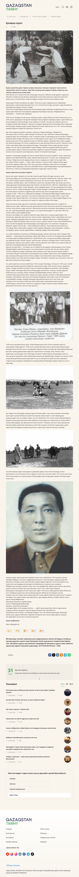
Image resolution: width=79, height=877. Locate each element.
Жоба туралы (44, 829)
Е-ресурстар (24, 16)
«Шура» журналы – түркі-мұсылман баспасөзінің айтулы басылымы (28, 758)
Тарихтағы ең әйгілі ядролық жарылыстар (22, 719)
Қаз (57, 7)
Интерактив (10, 837)
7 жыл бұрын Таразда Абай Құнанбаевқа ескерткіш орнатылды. (37, 673)
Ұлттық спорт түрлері (39, 16)
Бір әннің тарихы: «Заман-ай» (17, 709)
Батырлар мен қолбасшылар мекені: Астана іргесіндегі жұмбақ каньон (30, 691)
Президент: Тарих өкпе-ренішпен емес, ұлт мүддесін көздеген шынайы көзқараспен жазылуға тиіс (30, 748)
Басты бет (12, 16)
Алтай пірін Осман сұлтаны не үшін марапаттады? (25, 700)
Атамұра (9, 829)
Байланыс (43, 833)
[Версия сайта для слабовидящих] (67, 7)
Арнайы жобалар (11, 842)
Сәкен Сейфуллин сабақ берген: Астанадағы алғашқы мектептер (31, 728)
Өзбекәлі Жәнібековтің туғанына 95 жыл (21, 737)
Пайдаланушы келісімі (47, 837)
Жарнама (43, 842)
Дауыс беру (14, 795)
